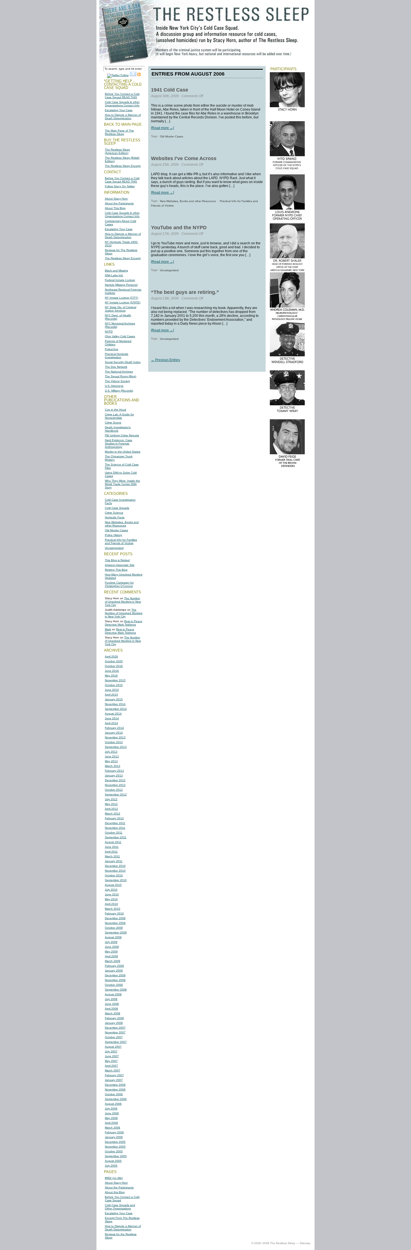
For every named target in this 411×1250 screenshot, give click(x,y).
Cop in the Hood (115, 409)
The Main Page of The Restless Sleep (119, 132)
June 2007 (112, 1056)
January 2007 (114, 1080)
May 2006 (111, 1118)
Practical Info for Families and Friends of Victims (121, 541)
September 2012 (116, 794)
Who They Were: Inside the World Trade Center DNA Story (122, 484)
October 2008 (114, 984)
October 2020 (114, 661)
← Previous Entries (165, 360)
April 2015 (111, 694)
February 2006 (114, 1132)
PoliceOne (111, 349)
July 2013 (111, 751)
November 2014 (115, 704)
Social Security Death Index (123, 362)
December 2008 (115, 975)
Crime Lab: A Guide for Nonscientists (119, 416)
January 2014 (114, 732)
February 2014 (114, 727)
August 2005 (113, 1160)
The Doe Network (116, 366)
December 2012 (115, 780)
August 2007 (113, 1046)
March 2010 (112, 908)
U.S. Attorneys (114, 385)
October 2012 (114, 789)
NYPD (109, 331)
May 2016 (111, 675)
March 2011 (112, 856)
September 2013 (116, 746)
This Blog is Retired (117, 560)
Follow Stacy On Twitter (120, 186)
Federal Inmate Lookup (120, 280)
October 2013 (114, 742)
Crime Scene (113, 422)
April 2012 (111, 808)
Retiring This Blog (116, 569)
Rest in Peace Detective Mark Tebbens (123, 623)
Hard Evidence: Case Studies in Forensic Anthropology (118, 443)
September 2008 (116, 989)
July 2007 (111, 1051)
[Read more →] (162, 128)
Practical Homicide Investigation (116, 355)
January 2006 (114, 1137)
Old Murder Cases (116, 530)
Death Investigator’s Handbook (118, 429)
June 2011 (112, 846)
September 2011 (115, 837)
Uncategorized (114, 547)
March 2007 (112, 1070)
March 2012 (112, 813)
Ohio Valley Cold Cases (120, 336)
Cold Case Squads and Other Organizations (120, 1207)
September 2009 (116, 932)
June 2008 (112, 1003)
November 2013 (115, 737)
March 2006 (112, 1127)
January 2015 (114, 699)
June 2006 (112, 1113)
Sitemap (305, 1243)
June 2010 (112, 894)
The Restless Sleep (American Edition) (117, 151)
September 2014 (116, 708)
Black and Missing (116, 270)
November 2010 (115, 870)
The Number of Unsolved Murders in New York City (123, 602)
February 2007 (114, 1075)
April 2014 (111, 723)
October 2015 (114, 685)
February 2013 (114, 770)
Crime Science (114, 512)
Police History (113, 535)
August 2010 (113, 884)
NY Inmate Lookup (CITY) (121, 297)
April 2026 (111, 656)
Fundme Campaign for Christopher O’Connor (119, 584)
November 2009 (115, 922)
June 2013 (112, 756)
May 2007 (111, 1060)
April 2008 (111, 1008)
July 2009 (111, 942)
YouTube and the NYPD (179, 227)
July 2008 (111, 999)
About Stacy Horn (116, 198)
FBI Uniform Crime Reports (122, 435)
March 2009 (112, 961)
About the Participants (119, 203)
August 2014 (113, 713)
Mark (108, 629)
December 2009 (115, 918)
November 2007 (115, 1032)
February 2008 (114, 1018)
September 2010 (116, 880)
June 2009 (112, 946)
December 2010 (115, 865)
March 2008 (112, 1013)
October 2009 (114, 927)
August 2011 (113, 842)
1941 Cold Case (169, 90)
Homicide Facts (114, 517)
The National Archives (119, 371)
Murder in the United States (122, 451)
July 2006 (111, 1108)
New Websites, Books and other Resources (122, 524)
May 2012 (111, 804)
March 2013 (112, 765)
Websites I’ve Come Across (183, 158)
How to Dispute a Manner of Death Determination (123, 116)
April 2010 (111, 903)
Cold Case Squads (117, 507)
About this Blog (115, 1192)
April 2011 (111, 851)
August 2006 (113, 1103)
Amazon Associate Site (119, 565)
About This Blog (115, 208)
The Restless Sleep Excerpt (123, 165)
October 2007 (114, 1037)
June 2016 (112, 670)
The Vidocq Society (117, 381)
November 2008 (115, 980)
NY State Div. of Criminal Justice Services (120, 309)
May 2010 (111, 899)
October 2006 (114, 1094)
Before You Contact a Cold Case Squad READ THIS (122, 95)
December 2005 (115, 1141)
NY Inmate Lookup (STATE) (122, 302)
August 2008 (113, 994)
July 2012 (111, 799)
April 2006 (111, 1122)
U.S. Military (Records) (119, 390)
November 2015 (115, 680)
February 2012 (114, 818)
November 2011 (115, 827)
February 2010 (114, 913)
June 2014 (112, 718)
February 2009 (114, 965)
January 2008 (114, 1022)
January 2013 (114, 775)
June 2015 (112, 689)
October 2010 (114, 875)
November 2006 (115, 1089)
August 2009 (113, 937)
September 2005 (116, 1156)
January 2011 (113, 861)
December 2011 (115, 823)
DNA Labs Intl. (114, 275)
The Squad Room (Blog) (120, 376)
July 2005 (111, 1165)
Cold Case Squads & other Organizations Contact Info (122, 103)
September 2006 (116, 1099)
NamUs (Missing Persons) (121, 284)
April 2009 (111, 956)
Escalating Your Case (119, 110)
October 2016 (114, 666)
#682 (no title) (114, 1177)
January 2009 (114, 970)
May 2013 (111, 761)
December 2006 (115, 1084)
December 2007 (115, 1027)
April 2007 (111, 1065)
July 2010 (111, 889)
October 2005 (114, 1151)
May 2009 (111, 951)
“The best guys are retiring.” (185, 292)
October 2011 (113, 832)
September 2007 (116, 1041)
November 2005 (115, 1146)
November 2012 (115, 784)
